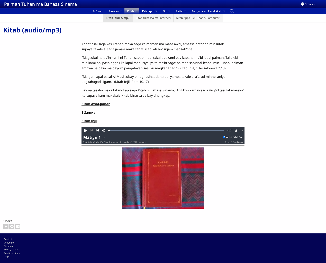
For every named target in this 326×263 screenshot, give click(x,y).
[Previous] (92, 130)
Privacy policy (11, 249)
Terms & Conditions (234, 142)
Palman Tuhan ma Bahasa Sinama (40, 4)
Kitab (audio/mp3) (118, 18)
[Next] (98, 130)
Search (232, 11)
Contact (8, 239)
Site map (8, 246)
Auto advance (234, 137)
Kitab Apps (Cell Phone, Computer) (198, 18)
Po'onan (98, 11)
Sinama (309, 4)
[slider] (166, 130)
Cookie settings (12, 253)
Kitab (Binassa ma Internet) (153, 18)
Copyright (9, 242)
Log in (7, 256)
